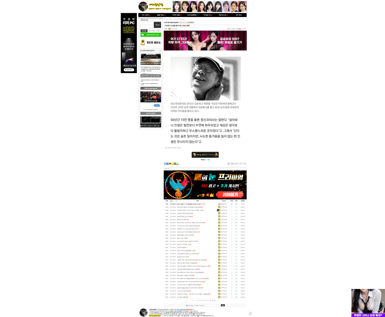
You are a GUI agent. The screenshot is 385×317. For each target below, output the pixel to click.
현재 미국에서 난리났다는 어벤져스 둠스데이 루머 (150, 126)
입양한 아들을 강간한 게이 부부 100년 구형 (188, 288)
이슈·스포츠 (145, 15)
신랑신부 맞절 (181, 247)
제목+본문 (190, 305)
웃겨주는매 (174, 29)
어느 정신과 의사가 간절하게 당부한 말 (187, 284)
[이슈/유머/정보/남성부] (147, 50)
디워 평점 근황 (181, 297)
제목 (197, 305)
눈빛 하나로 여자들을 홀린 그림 (185, 250)
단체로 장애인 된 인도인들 (150, 101)
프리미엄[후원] (191, 15)
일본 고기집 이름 (181, 238)
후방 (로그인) (222, 15)
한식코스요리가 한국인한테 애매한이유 (187, 232)
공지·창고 (239, 15)
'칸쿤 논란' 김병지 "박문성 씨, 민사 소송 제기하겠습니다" (192, 266)
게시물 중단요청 (156, 315)
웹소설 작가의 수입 (182, 257)
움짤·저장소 (160, 15)
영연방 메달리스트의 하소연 (184, 235)
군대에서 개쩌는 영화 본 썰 (150, 88)
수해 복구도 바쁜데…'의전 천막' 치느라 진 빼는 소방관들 (192, 294)
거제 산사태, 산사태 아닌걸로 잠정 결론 (187, 225)
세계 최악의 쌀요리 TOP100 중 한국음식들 (151, 63)
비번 (153, 30)
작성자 (202, 305)
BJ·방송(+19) (207, 15)
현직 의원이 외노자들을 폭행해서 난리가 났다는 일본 (191, 278)
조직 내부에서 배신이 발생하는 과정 (186, 241)
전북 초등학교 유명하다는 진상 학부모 (187, 253)
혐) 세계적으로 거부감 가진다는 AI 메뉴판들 (189, 272)
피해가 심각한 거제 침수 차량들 (185, 263)
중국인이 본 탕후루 (150, 113)
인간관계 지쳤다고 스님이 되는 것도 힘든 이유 (150, 75)
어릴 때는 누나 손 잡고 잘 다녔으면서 (187, 229)
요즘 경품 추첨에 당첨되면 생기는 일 (187, 269)
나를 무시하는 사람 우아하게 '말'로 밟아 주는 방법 (190, 260)
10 (214, 300)
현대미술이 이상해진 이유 (184, 275)
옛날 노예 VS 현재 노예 (183, 244)
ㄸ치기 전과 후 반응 (182, 291)
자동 (158, 30)
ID (149, 30)
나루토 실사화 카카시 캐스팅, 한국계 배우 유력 (189, 281)
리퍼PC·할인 (176, 15)
